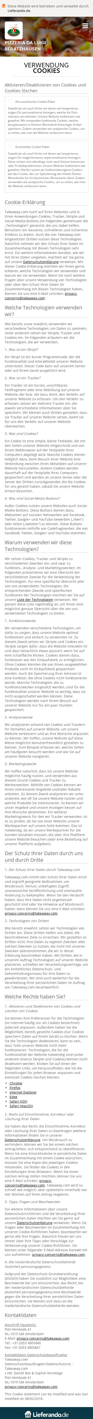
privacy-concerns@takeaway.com (41, 295)
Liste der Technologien (35, 599)
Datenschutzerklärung (41, 261)
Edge (13, 1097)
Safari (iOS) (18, 1101)
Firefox (15, 1087)
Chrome (16, 1083)
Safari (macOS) (21, 1106)
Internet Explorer (23, 1092)
